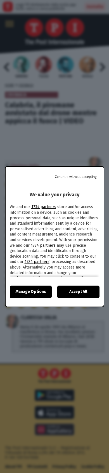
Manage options (30, 291)
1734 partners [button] (43, 206)
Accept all (78, 291)
